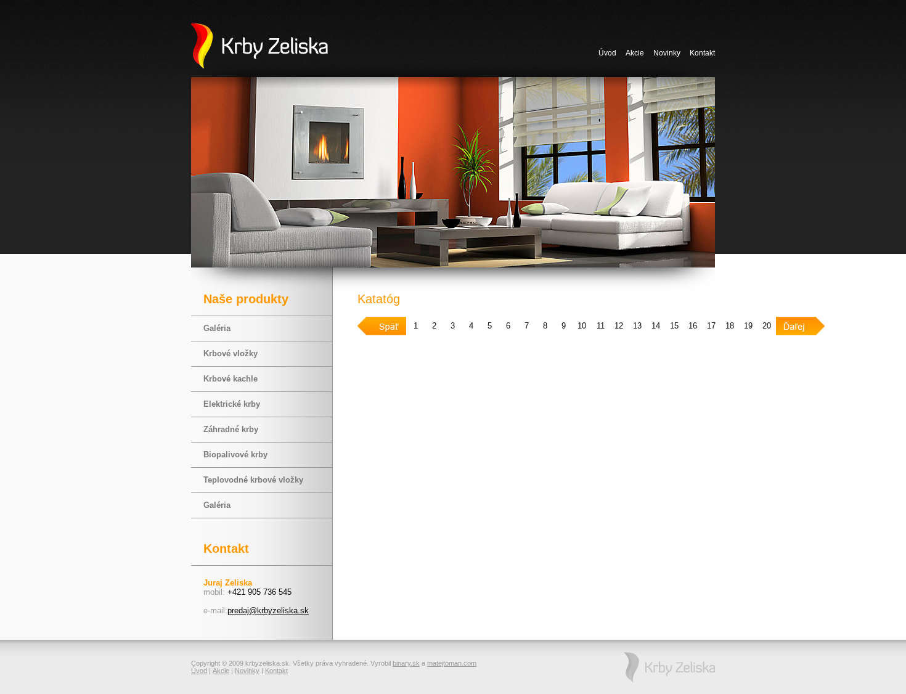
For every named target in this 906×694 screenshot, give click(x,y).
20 (766, 325)
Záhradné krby (230, 429)
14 (655, 325)
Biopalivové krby (235, 454)
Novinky (666, 53)
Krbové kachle (230, 378)
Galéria (217, 328)
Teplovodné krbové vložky (253, 479)
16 (692, 325)
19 (748, 325)
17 (711, 325)
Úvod (607, 53)
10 (581, 325)
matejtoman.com (451, 663)
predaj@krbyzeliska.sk (268, 610)
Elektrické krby (231, 404)
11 (601, 325)
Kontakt (702, 53)
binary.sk (406, 663)
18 (729, 325)
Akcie (635, 53)
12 (618, 325)
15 (674, 325)
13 (637, 325)
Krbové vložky (230, 353)
